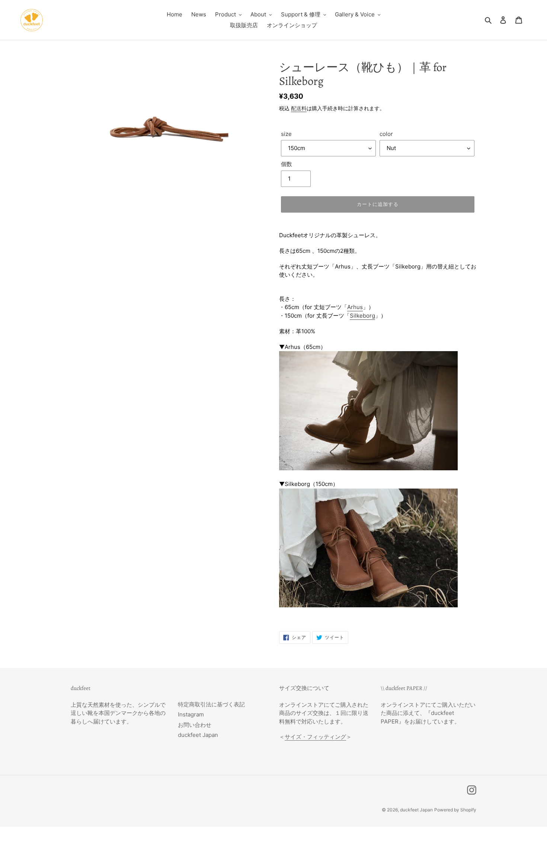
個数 (286, 164)
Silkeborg (362, 315)
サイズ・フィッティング (315, 736)
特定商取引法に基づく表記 (211, 704)
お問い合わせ (194, 724)
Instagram (191, 714)
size (286, 133)
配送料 (299, 108)
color (386, 133)
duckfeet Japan (198, 734)
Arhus (355, 307)
